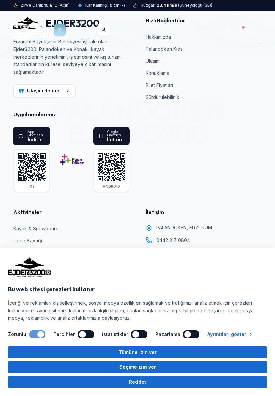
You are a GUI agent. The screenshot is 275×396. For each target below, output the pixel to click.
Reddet (137, 382)
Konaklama (157, 73)
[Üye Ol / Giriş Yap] (103, 30)
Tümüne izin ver (138, 352)
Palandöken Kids (164, 49)
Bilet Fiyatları (159, 85)
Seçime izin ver (137, 367)
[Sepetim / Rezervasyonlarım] (241, 30)
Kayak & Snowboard (36, 228)
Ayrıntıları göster (226, 334)
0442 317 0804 (173, 240)
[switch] (37, 334)
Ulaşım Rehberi (45, 90)
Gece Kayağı (27, 240)
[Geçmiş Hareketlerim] (227, 30)
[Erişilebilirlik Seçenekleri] (60, 30)
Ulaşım (153, 61)
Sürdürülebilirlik (162, 97)
